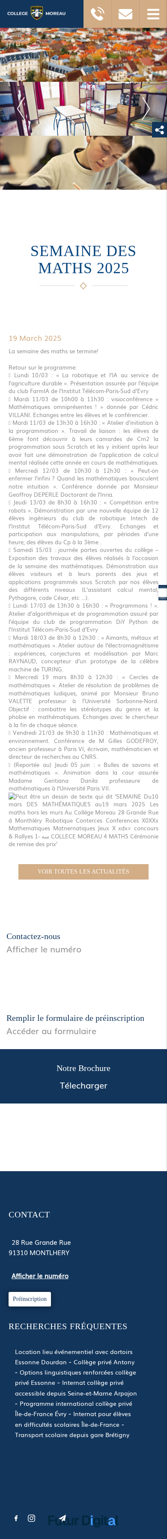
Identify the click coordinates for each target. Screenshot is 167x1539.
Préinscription (30, 1299)
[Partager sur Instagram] (31, 1518)
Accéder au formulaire (51, 1030)
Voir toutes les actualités (83, 871)
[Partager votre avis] (46, 1518)
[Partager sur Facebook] (16, 1518)
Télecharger (83, 1085)
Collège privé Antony (104, 1361)
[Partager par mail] (62, 1518)
